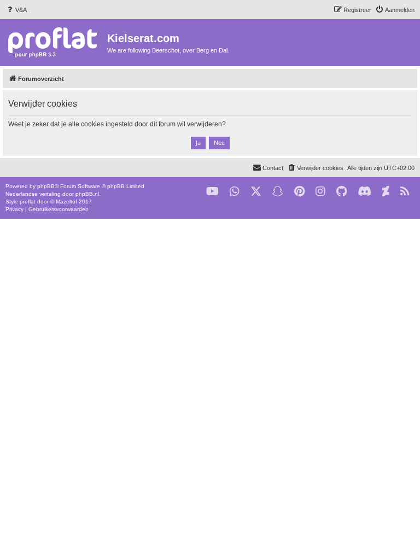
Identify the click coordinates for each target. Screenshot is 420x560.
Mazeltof (66, 202)
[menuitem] (16, 9)
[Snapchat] (278, 191)
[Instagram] (320, 191)
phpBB (46, 186)
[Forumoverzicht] (55, 42)
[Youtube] (212, 191)
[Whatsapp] (234, 191)
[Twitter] (256, 191)
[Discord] (364, 191)
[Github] (341, 191)
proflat (28, 202)
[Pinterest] (299, 191)
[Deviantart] (386, 191)
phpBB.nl (87, 194)
